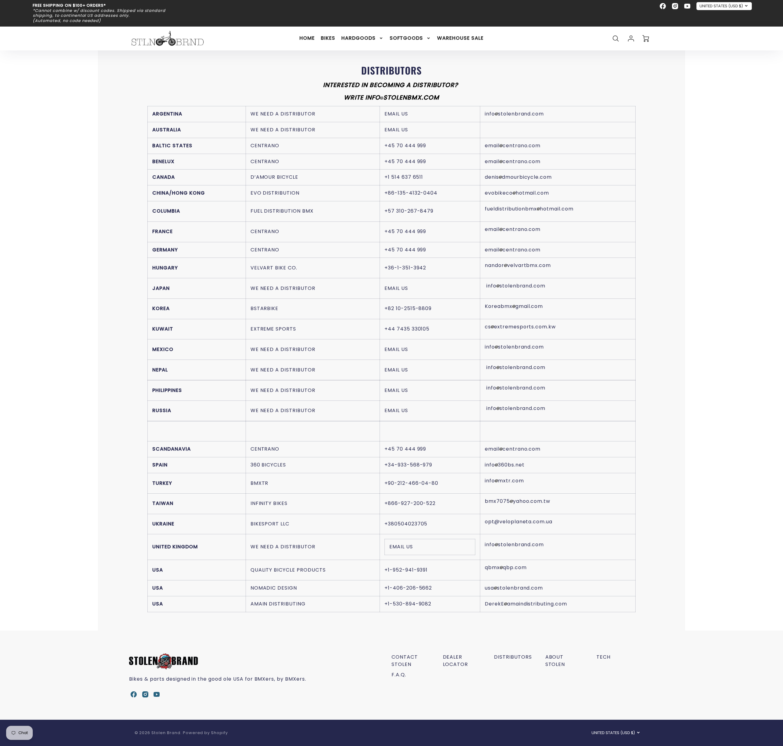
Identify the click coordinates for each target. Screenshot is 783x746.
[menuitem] (307, 38)
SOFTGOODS (406, 38)
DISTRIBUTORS (513, 656)
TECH (603, 656)
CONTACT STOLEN (405, 660)
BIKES (328, 38)
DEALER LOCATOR (455, 660)
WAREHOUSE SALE (460, 38)
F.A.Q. (399, 674)
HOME (307, 38)
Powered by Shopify (205, 732)
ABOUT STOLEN (555, 660)
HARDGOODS (358, 38)
